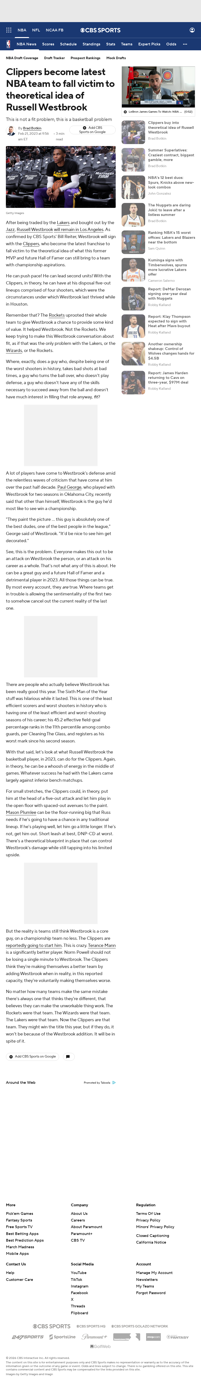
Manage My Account (154, 1272)
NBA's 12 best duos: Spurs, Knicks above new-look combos (171, 182)
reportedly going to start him (34, 945)
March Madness (20, 1247)
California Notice (151, 1242)
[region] (158, 87)
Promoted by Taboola (97, 1083)
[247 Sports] (28, 1336)
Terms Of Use (148, 1213)
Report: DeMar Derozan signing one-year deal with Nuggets (169, 294)
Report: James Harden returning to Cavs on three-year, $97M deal (168, 378)
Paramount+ (81, 1233)
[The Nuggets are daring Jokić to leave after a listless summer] (133, 215)
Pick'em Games (19, 1213)
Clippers (31, 244)
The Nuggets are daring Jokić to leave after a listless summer (169, 210)
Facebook (79, 1292)
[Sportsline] (63, 1336)
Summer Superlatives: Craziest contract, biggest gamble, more (171, 155)
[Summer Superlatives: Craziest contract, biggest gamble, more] (133, 160)
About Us (79, 1213)
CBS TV (78, 1240)
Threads (78, 1306)
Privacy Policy (148, 1220)
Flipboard (79, 1313)
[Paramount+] (94, 1335)
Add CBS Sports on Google (92, 130)
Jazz (10, 229)
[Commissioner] (126, 1335)
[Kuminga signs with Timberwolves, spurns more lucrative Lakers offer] (133, 270)
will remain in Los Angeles (78, 229)
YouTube (79, 1272)
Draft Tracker (54, 58)
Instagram (79, 1286)
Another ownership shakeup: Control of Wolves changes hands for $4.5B (171, 351)
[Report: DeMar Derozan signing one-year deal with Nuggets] (133, 298)
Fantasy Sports (19, 1220)
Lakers (63, 223)
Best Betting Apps (22, 1233)
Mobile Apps (17, 1253)
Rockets (57, 315)
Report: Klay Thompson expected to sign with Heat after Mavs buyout (169, 321)
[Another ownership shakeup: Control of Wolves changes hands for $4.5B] (133, 353)
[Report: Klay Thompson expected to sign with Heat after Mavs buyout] (133, 326)
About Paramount (86, 1226)
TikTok (76, 1279)
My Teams (145, 1286)
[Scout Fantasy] (178, 1336)
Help (10, 1272)
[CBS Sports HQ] (90, 1325)
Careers (78, 1220)
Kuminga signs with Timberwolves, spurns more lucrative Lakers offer (167, 267)
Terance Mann (102, 945)
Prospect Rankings (85, 58)
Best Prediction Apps (25, 1240)
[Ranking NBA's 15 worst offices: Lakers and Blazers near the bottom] (133, 242)
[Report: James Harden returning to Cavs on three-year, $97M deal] (133, 382)
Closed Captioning (152, 1235)
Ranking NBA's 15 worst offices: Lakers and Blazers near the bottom (171, 237)
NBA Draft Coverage (22, 58)
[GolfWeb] (100, 1346)
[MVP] (153, 1335)
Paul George (69, 487)
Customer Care (19, 1279)
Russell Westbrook (35, 229)
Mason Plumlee (21, 812)
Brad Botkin (32, 128)
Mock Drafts (116, 58)
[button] (9, 30)
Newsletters (147, 1279)
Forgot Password (151, 1292)
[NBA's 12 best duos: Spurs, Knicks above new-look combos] (133, 187)
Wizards (14, 350)
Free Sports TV (19, 1226)
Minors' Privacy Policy (155, 1226)
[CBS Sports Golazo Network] (139, 1325)
